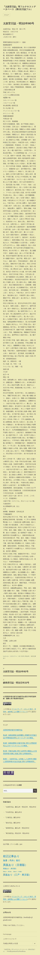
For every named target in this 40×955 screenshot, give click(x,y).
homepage (7, 934)
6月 (19, 656)
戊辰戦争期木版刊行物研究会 (12, 730)
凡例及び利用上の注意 (10, 943)
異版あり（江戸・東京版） (17, 874)
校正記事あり (11, 856)
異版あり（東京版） (10, 869)
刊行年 (23, 656)
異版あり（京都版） (15, 865)
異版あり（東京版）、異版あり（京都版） (13, 871)
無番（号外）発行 (11, 860)
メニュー (6, 15)
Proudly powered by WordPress (16, 951)
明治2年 (27, 656)
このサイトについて (9, 939)
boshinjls (6, 656)
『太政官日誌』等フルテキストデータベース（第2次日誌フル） (19, 8)
